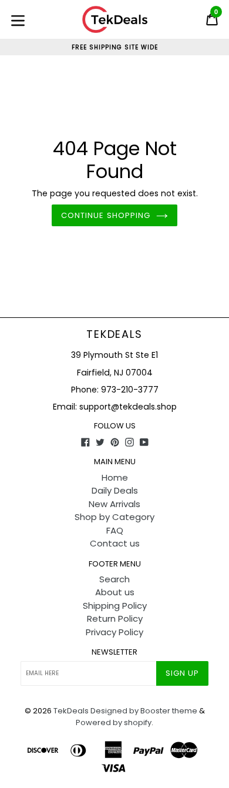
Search (114, 579)
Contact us (115, 543)
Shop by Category (114, 517)
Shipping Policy (115, 605)
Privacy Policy (114, 632)
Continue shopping (105, 215)
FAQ (114, 530)
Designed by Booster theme (143, 710)
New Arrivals (114, 504)
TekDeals (114, 334)
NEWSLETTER (114, 652)
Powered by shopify (113, 722)
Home (115, 477)
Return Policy (115, 618)
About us (114, 592)
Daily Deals (115, 490)
